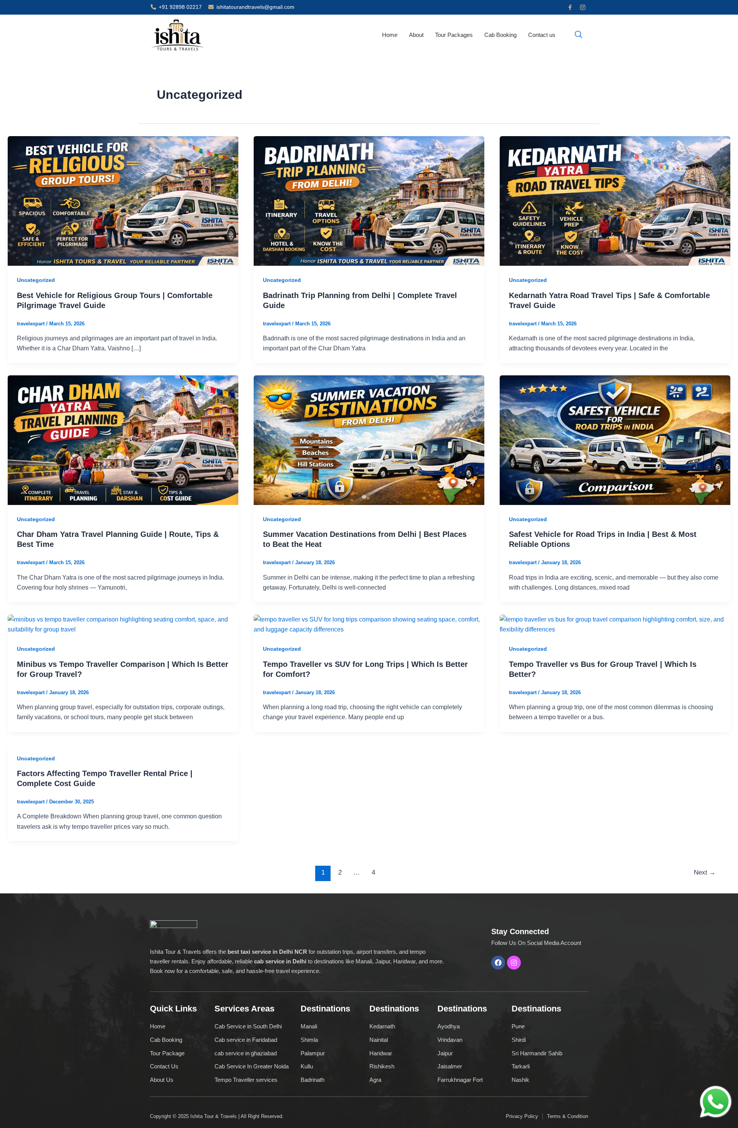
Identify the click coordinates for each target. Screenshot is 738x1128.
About (416, 35)
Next (705, 872)
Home (389, 35)
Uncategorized (36, 280)
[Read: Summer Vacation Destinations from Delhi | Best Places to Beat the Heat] (369, 440)
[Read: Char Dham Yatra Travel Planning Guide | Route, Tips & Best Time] (123, 440)
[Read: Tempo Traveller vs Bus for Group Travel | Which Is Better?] (615, 624)
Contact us (541, 35)
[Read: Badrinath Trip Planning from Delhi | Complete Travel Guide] (369, 200)
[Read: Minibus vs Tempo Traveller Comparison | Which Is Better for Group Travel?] (123, 624)
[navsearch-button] (578, 35)
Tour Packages (454, 35)
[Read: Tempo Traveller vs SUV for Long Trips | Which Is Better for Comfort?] (369, 624)
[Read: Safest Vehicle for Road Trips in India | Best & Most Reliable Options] (615, 440)
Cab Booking (500, 35)
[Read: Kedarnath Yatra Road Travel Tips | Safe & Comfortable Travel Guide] (615, 200)
